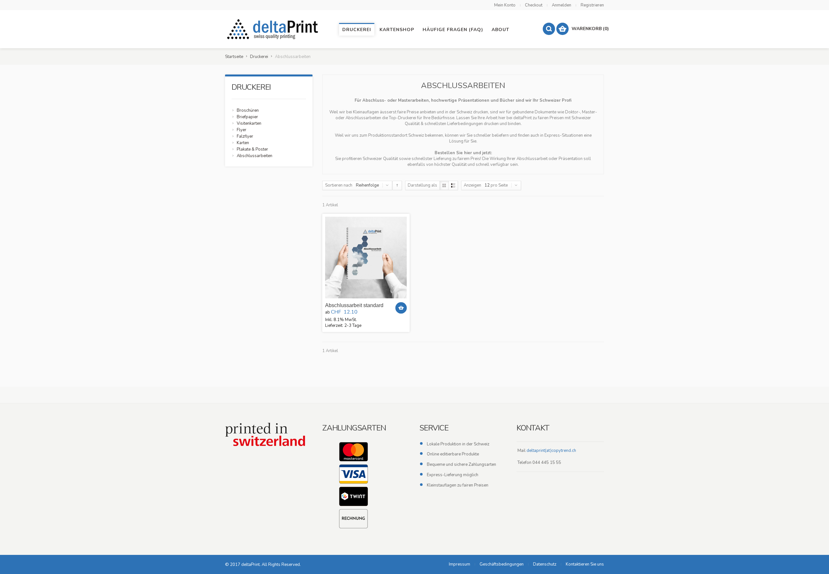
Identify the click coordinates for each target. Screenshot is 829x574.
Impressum (459, 564)
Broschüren (248, 110)
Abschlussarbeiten (254, 156)
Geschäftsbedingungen (502, 564)
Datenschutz (544, 564)
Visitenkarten (249, 123)
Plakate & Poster (252, 149)
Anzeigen (472, 185)
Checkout (533, 5)
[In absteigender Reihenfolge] (397, 185)
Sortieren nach (338, 185)
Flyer (241, 130)
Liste (453, 185)
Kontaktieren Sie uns (585, 564)
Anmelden (561, 5)
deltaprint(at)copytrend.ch (551, 450)
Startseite (234, 57)
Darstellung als (422, 185)
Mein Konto (505, 5)
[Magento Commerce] (273, 29)
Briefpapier (247, 117)
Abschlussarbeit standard (354, 305)
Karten (243, 143)
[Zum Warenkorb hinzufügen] (401, 308)
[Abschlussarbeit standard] (366, 257)
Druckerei (259, 57)
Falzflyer (245, 136)
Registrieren (592, 5)
